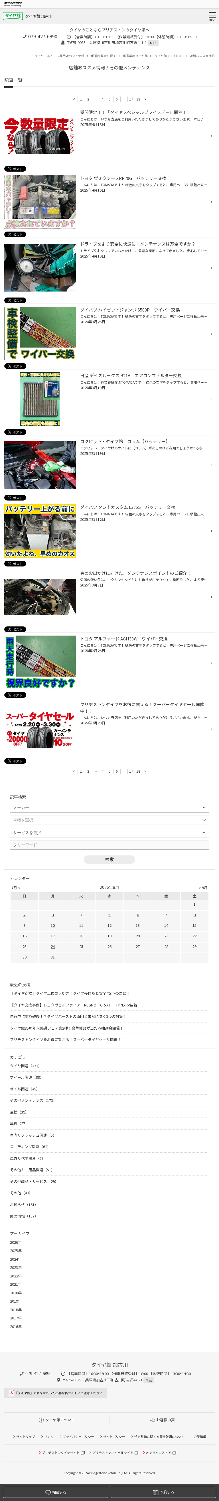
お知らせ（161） (24, 1204)
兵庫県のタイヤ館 (135, 55)
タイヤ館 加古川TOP (168, 55)
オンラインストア (158, 1452)
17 (131, 99)
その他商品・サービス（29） (34, 1181)
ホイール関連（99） (27, 1077)
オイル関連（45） (25, 1089)
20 (138, 936)
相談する (59, 1492)
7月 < (15, 887)
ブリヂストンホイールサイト (112, 1452)
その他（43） (21, 1192)
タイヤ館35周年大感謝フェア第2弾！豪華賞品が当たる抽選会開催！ (66, 1028)
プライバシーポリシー (78, 1436)
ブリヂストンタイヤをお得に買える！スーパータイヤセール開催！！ (67, 1039)
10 (53, 925)
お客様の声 (165, 1419)
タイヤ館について (60, 1419)
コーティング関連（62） (30, 1146)
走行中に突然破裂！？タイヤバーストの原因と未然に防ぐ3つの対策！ (68, 1016)
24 (53, 946)
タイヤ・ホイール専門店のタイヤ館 (59, 55)
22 (194, 936)
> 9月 (203, 887)
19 (109, 936)
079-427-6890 (42, 36)
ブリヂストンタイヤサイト (61, 1452)
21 (166, 936)
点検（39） (19, 1112)
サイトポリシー (114, 1436)
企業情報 (200, 1436)
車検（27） (19, 1123)
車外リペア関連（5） (27, 1158)
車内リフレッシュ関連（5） (33, 1135)
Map (153, 43)
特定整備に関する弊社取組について (159, 1436)
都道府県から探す (103, 55)
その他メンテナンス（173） (33, 1100)
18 (138, 99)
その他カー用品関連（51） (32, 1169)
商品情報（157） (24, 1216)
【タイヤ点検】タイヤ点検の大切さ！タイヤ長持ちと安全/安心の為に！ (70, 993)
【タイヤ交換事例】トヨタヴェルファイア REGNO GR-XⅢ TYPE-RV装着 (73, 1005)
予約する (167, 1492)
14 (166, 925)
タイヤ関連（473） (26, 1065)
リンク (49, 1436)
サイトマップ (25, 1436)
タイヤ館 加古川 (38, 16)
